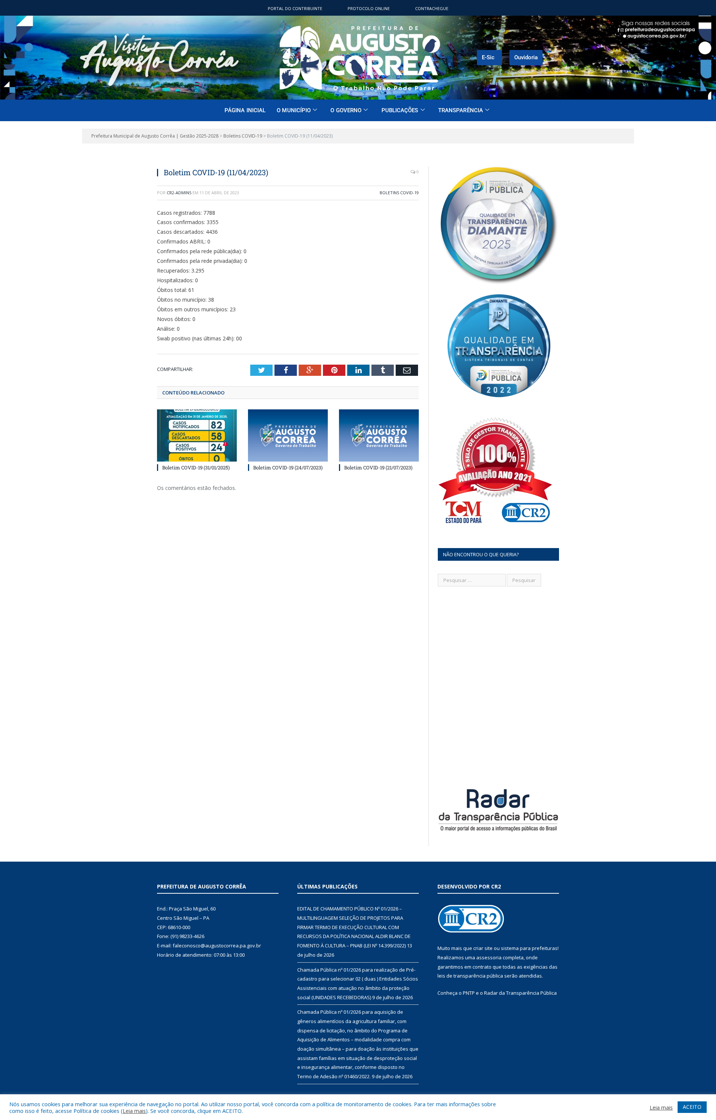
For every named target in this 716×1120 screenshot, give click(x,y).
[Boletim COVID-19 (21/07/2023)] (379, 435)
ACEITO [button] (692, 1106)
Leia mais (134, 1110)
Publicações (399, 110)
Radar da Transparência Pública (520, 993)
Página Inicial (245, 110)
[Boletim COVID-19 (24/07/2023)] (288, 435)
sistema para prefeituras (529, 948)
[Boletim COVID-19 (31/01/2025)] (197, 435)
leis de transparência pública (470, 975)
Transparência (460, 110)
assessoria (489, 957)
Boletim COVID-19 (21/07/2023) (378, 467)
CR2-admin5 (179, 192)
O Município (294, 110)
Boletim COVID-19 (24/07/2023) (288, 467)
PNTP (469, 993)
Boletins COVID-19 (399, 192)
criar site (483, 948)
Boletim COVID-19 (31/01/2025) (196, 467)
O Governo (345, 110)
